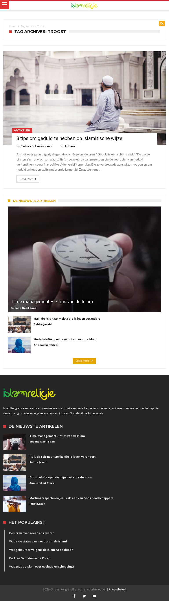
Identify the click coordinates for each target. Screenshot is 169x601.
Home (12, 26)
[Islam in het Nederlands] (84, 5)
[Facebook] (74, 596)
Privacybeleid (117, 589)
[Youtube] (94, 596)
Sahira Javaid (43, 324)
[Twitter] (84, 596)
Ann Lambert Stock (46, 345)
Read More (26, 179)
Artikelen (22, 130)
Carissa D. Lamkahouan (36, 146)
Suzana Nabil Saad (24, 308)
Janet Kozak (37, 503)
